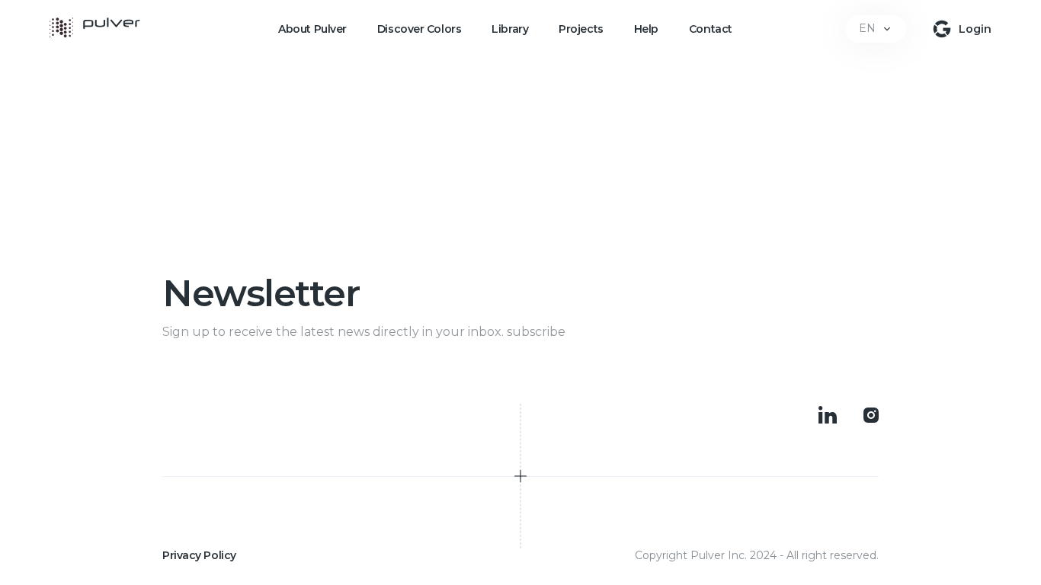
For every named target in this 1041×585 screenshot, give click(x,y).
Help (646, 29)
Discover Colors (419, 29)
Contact (710, 29)
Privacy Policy (199, 555)
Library (510, 29)
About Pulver (312, 29)
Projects (581, 29)
